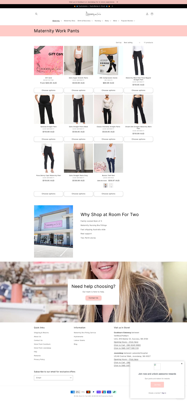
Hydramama (78, 336)
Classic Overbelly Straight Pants (108, 126)
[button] (36, 14)
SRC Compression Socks (108, 78)
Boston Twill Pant (108, 175)
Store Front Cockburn (42, 344)
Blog (75, 344)
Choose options (48, 90)
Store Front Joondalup (42, 348)
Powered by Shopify (107, 396)
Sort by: (119, 42)
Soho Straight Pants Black (78, 126)
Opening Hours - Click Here (126, 342)
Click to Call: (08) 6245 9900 (127, 345)
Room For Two (83, 396)
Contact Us (93, 298)
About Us (37, 336)
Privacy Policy (39, 359)
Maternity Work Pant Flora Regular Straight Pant (138, 79)
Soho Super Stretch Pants (78, 78)
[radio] (105, 185)
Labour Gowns (79, 340)
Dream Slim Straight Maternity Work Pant (138, 127)
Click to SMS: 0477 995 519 (126, 348)
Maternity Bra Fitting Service (85, 333)
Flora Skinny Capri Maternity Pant (48, 175)
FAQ (35, 352)
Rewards (37, 356)
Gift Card (48, 78)
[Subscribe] (70, 377)
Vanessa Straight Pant (48, 126)
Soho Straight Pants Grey (78, 175)
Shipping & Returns (41, 333)
